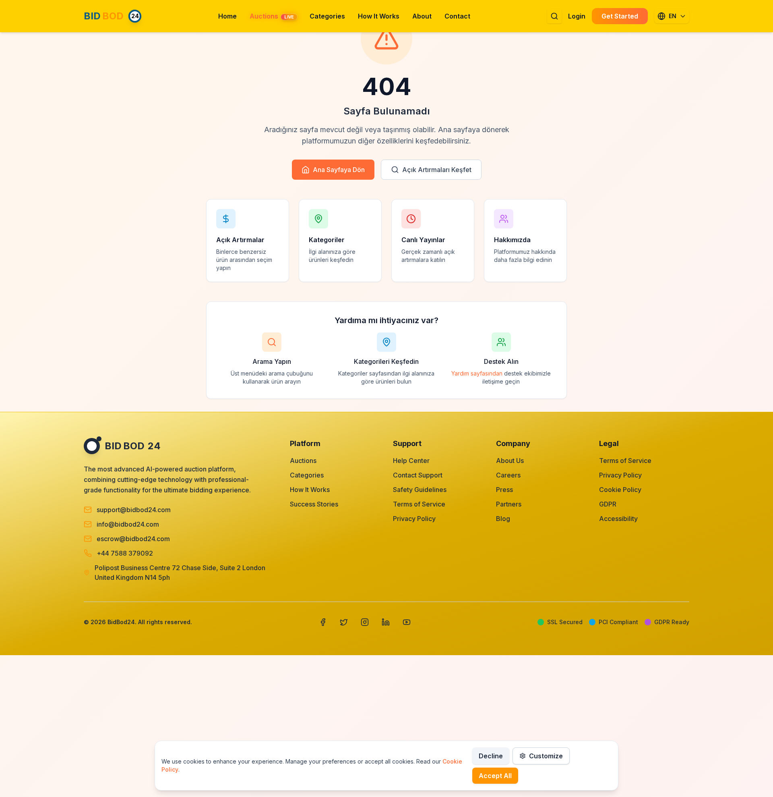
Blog (503, 519)
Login (576, 16)
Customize (546, 756)
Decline (491, 756)
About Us (510, 461)
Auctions (303, 461)
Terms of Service (419, 504)
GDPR (607, 504)
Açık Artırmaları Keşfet (436, 170)
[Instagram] (365, 622)
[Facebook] (323, 622)
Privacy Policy (414, 519)
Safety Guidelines (419, 490)
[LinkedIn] (385, 622)
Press (504, 490)
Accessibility (618, 519)
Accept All (495, 776)
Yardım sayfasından (476, 373)
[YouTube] (406, 622)
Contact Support (417, 475)
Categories (307, 475)
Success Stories (314, 504)
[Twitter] (344, 622)
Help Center (411, 461)
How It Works (310, 490)
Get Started (619, 16)
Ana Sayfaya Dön (339, 170)
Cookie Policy (620, 490)
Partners (508, 504)
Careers (508, 475)
